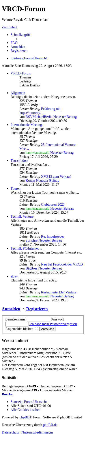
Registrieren (37, 309)
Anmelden (11, 309)
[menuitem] (14, 43)
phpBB (24, 417)
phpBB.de (50, 425)
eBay (14, 276)
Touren (16, 188)
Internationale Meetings (27, 125)
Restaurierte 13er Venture (58, 292)
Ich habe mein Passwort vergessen (53, 324)
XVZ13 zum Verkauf (56, 176)
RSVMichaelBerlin (39, 117)
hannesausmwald (37, 152)
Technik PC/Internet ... (26, 248)
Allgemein (18, 93)
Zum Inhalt (9, 27)
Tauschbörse (19, 160)
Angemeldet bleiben (19, 329)
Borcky (7, 394)
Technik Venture (22, 216)
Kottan (30, 180)
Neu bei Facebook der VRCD (62, 264)
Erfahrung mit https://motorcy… (39, 111)
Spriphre (31, 240)
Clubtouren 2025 (53, 204)
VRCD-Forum (21, 73)
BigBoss (31, 268)
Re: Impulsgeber (52, 236)
